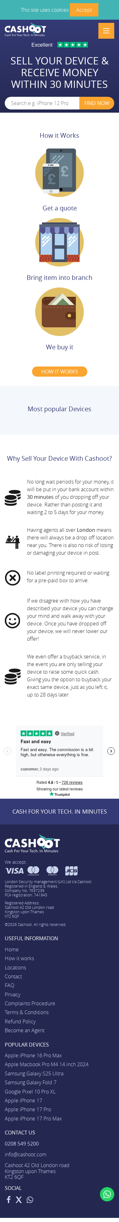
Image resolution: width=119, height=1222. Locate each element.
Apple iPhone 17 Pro (28, 1109)
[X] (18, 1201)
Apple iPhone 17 (23, 1100)
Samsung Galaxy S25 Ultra (34, 1073)
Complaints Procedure (30, 1003)
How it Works (59, 135)
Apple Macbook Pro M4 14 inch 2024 (47, 1064)
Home (12, 949)
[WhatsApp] (30, 1201)
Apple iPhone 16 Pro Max (33, 1055)
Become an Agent (24, 1030)
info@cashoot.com (25, 1154)
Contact (13, 976)
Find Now (96, 103)
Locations (15, 967)
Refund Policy (20, 1021)
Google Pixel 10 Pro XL (30, 1091)
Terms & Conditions (27, 1012)
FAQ (9, 985)
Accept (84, 9)
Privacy (12, 994)
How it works (19, 958)
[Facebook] (8, 1201)
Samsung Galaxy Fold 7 (30, 1082)
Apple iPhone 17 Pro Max (33, 1118)
